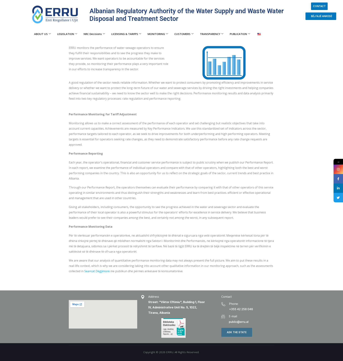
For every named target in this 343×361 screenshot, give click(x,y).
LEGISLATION (65, 34)
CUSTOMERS (182, 34)
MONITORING (156, 34)
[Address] (143, 297)
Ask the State (237, 332)
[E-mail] (223, 316)
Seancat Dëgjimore (97, 271)
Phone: (233, 304)
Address (153, 297)
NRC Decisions (93, 34)
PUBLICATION (238, 34)
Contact (319, 6)
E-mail (233, 316)
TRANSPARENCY (210, 34)
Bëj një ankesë (320, 16)
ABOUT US (41, 34)
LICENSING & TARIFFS (124, 34)
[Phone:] (223, 304)
